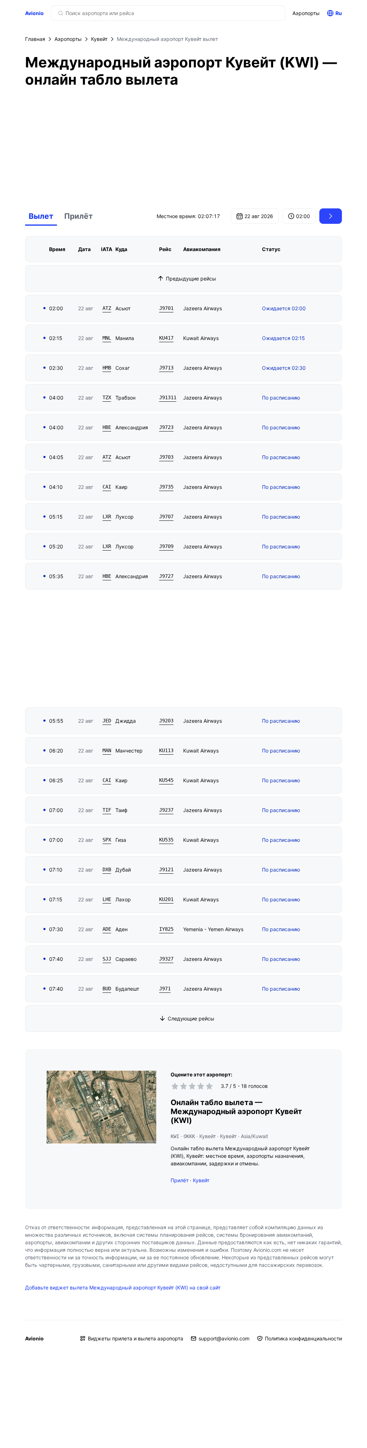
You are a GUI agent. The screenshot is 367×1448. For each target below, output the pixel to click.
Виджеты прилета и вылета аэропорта (135, 1338)
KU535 (166, 840)
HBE (107, 427)
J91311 (167, 397)
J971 (165, 988)
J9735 (166, 487)
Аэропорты (306, 13)
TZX (107, 397)
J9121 (166, 869)
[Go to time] (330, 216)
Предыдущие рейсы (191, 278)
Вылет (41, 216)
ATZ (107, 308)
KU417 (166, 338)
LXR (107, 516)
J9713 (166, 368)
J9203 (166, 720)
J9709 (166, 546)
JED (107, 720)
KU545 (166, 780)
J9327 (166, 959)
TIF (107, 810)
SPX (107, 840)
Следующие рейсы (191, 1018)
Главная (35, 39)
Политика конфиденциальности (303, 1338)
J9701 (166, 308)
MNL (107, 338)
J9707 (166, 516)
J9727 (166, 576)
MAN (107, 750)
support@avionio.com (224, 1338)
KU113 (166, 750)
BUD (107, 988)
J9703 (166, 457)
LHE (107, 899)
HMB (107, 368)
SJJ (107, 959)
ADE (107, 929)
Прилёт (78, 216)
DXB (107, 869)
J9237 (166, 810)
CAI (107, 487)
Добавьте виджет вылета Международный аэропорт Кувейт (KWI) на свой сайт (122, 1287)
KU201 (166, 899)
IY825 (166, 929)
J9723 (166, 427)
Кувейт (99, 39)
